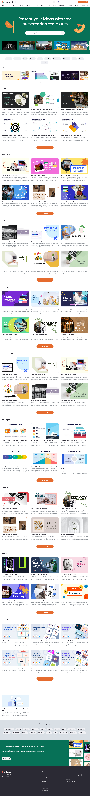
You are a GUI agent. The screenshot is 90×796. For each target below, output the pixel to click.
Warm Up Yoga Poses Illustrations (10, 667)
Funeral (64, 729)
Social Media (63, 732)
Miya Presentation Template (38, 175)
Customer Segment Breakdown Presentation (42, 135)
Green (26, 729)
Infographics (62, 5)
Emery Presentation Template (9, 508)
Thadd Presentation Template (9, 268)
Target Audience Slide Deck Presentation (71, 135)
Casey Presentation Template (38, 241)
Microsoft (35, 729)
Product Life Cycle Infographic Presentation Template (44, 466)
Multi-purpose (52, 5)
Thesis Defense (9, 729)
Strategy (73, 732)
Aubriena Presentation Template (10, 574)
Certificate (7, 732)
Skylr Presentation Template (9, 308)
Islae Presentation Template (38, 600)
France (55, 732)
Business (36, 5)
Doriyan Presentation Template (39, 268)
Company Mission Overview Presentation (41, 109)
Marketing (28, 5)
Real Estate (16, 732)
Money (49, 732)
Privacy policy (69, 783)
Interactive (81, 729)
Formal (57, 729)
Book (50, 729)
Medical (77, 5)
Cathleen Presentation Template (39, 308)
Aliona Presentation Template (9, 334)
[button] (87, 45)
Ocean (42, 729)
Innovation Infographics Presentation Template (14, 466)
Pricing (70, 2)
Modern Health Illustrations (67, 640)
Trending (13, 5)
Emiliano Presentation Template (39, 574)
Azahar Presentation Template (39, 508)
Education (43, 5)
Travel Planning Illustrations (68, 667)
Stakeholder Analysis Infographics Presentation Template (73, 467)
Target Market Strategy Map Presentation (12, 135)
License (68, 779)
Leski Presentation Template (68, 534)
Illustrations (85, 5)
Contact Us (69, 775)
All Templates (45, 775)
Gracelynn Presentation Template (69, 201)
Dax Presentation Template (68, 241)
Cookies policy (69, 786)
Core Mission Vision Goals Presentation (11, 109)
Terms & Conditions (71, 781)
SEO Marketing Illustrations (38, 667)
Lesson (24, 732)
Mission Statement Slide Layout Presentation (72, 109)
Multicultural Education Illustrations (11, 640)
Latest (21, 5)
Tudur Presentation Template (68, 308)
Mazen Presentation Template (38, 201)
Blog (66, 2)
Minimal (70, 5)
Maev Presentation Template (68, 268)
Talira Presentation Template (68, 600)
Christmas (82, 732)
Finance (33, 732)
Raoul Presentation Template (9, 241)
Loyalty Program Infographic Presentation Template (15, 440)
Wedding (41, 732)
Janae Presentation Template (68, 574)
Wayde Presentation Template (9, 201)
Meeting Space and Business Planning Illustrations (44, 640)
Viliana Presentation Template (68, 334)
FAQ (67, 777)
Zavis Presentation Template (38, 534)
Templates (4, 5)
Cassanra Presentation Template (69, 175)
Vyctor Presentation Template (9, 175)
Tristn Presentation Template (9, 600)
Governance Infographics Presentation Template (73, 440)
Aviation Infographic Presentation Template (42, 440)
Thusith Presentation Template (39, 334)
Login (75, 2)
